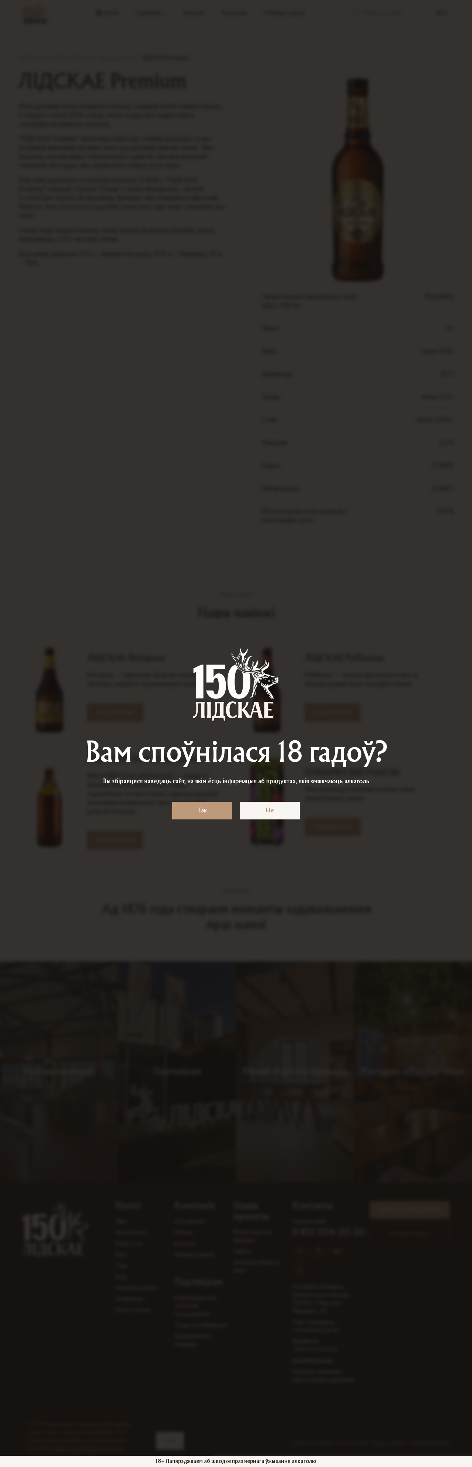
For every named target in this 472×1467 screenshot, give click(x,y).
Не (270, 811)
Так (202, 811)
